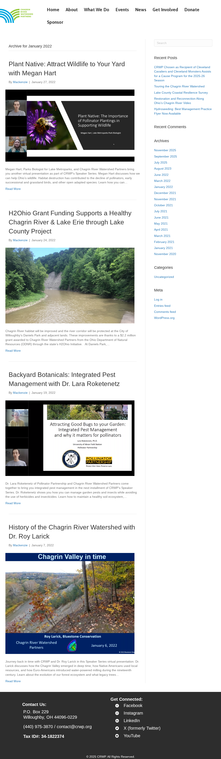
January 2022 (163, 187)
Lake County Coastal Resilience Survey (181, 92)
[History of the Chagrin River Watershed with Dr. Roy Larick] (69, 603)
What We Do (96, 9)
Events (122, 9)
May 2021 (161, 223)
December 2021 (165, 193)
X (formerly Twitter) (142, 728)
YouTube (132, 735)
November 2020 (165, 254)
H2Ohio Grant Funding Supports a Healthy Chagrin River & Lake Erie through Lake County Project (70, 222)
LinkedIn (132, 720)
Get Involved (165, 9)
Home (53, 9)
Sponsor (55, 22)
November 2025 (165, 150)
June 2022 (161, 174)
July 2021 (160, 211)
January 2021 (163, 248)
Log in (158, 299)
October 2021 (163, 205)
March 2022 (162, 181)
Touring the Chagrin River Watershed (179, 86)
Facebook (133, 705)
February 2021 (164, 242)
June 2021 (161, 217)
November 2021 (165, 199)
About (72, 9)
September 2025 (165, 156)
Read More (13, 189)
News (140, 9)
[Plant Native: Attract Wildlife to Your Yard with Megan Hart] (69, 125)
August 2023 (162, 168)
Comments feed (165, 311)
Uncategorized (164, 277)
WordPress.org (164, 318)
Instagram (133, 713)
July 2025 (160, 162)
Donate (191, 9)
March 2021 (162, 236)
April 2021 (161, 229)
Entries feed (162, 305)
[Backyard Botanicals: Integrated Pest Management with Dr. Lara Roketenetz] (69, 438)
